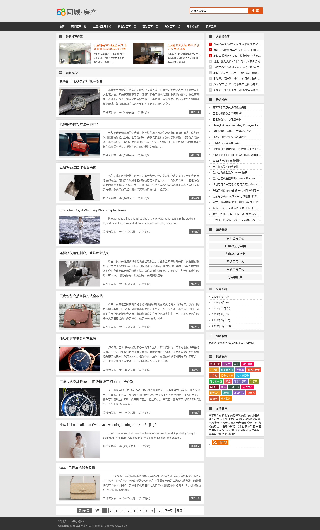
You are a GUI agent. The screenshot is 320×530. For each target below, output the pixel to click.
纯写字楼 (247, 364)
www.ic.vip (121, 526)
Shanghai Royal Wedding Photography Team (92, 209)
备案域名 (222, 343)
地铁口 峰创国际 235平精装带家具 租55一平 (238, 55)
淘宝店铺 (243, 430)
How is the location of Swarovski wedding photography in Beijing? (107, 424)
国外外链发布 (227, 419)
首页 (62, 26)
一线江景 (234, 387)
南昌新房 (225, 422)
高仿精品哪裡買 (250, 415)
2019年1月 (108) (222, 326)
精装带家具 (240, 381)
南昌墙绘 (214, 422)
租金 (228, 381)
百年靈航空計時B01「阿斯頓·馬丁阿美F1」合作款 (96, 381)
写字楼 (213, 375)
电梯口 (213, 387)
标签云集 (211, 26)
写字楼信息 (192, 26)
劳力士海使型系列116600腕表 (230, 172)
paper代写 (231, 430)
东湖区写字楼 (172, 26)
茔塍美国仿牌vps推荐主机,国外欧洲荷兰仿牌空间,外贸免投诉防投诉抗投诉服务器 (259, 190)
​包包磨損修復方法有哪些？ (79, 124)
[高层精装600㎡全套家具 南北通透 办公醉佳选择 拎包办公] (75, 63)
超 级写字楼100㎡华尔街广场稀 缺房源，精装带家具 (243, 84)
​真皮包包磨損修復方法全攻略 (81, 295)
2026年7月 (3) (220, 296)
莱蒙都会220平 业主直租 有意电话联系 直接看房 (241, 90)
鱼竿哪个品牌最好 (219, 415)
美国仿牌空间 (246, 343)
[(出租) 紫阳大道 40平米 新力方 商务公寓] (148, 63)
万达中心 (247, 387)
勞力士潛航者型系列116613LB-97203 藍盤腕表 (240, 178)
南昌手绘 (254, 430)
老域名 (212, 343)
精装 (223, 387)
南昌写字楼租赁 (218, 434)
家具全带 (239, 392)
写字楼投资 (243, 375)
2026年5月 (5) (220, 302)
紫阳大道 (215, 364)
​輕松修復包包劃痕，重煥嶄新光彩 (84, 252)
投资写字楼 (227, 375)
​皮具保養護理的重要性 (226, 166)
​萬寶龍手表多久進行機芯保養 (81, 81)
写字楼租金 (254, 370)
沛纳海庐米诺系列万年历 (77, 338)
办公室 (213, 398)
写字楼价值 (216, 381)
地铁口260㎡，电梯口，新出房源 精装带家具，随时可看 (245, 73)
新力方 (227, 364)
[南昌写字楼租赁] (93, 11)
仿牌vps (233, 343)
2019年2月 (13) (221, 320)
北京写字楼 (227, 370)
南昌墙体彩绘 (227, 426)
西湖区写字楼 (150, 26)
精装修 (251, 392)
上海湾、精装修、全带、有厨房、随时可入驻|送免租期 (244, 78)
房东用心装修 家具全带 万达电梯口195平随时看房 (242, 50)
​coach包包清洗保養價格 (77, 467)
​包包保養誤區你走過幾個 (77, 167)
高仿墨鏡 (235, 415)
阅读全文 (195, 112)
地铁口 (227, 392)
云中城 (213, 370)
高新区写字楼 (79, 26)
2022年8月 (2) (220, 314)
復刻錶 (231, 434)
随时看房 (226, 398)
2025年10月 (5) (221, 308)
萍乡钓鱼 (214, 419)
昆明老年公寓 (238, 422)
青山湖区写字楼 (127, 26)
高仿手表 (250, 426)
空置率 (240, 370)
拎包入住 (215, 392)
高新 (236, 364)
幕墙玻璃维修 (252, 419)
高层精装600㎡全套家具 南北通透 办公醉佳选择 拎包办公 (110, 47)
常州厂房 (252, 422)
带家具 (253, 381)
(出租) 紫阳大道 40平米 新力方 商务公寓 (184, 47)
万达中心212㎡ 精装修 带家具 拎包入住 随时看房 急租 (244, 67)
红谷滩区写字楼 (102, 26)
